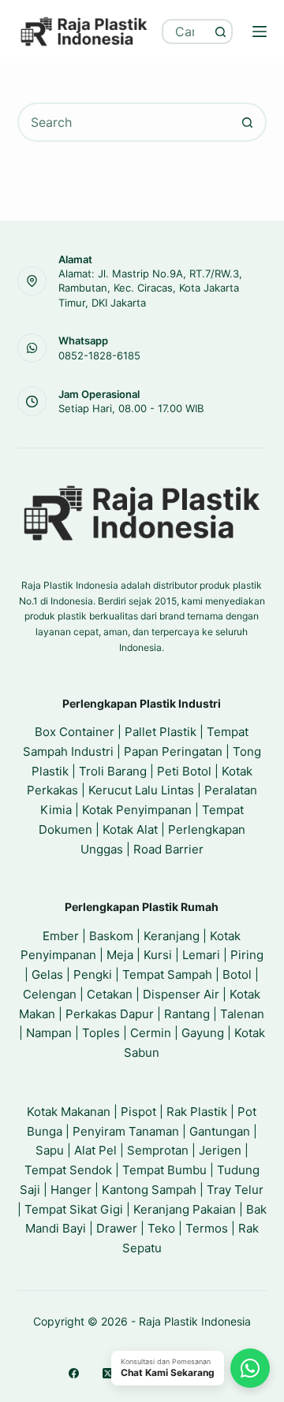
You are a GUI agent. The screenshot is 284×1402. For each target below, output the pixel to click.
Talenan (242, 1013)
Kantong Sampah (149, 1189)
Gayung (202, 1032)
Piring (246, 954)
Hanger (71, 1189)
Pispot (138, 1111)
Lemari (201, 954)
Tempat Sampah (167, 974)
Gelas (47, 974)
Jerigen (220, 1150)
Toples (101, 1032)
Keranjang (172, 935)
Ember (61, 935)
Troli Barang (113, 771)
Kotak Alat (130, 829)
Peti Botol (184, 771)
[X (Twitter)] (108, 1373)
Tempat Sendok (68, 1169)
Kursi (158, 954)
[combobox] (186, 31)
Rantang (187, 1013)
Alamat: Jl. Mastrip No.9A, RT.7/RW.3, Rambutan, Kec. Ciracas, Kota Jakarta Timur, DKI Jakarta (150, 287)
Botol (237, 974)
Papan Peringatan (173, 751)
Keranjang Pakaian (184, 1209)
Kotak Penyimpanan (137, 809)
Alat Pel (95, 1150)
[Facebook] (74, 1373)
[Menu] (259, 31)
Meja (119, 954)
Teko (161, 1228)
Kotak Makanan (68, 1111)
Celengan (50, 994)
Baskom (111, 935)
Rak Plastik (196, 1111)
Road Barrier (168, 849)
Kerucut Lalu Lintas (141, 790)
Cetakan (110, 994)
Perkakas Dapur (109, 1013)
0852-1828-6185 (99, 355)
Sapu (50, 1150)
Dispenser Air (181, 994)
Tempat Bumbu (164, 1169)
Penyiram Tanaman (126, 1131)
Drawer (116, 1228)
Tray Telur (235, 1189)
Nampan (49, 1032)
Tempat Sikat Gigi (73, 1209)
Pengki (92, 974)
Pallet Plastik (160, 731)
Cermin (150, 1032)
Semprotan (158, 1150)
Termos (206, 1228)
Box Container (74, 731)
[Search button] (220, 31)
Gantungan (219, 1131)
